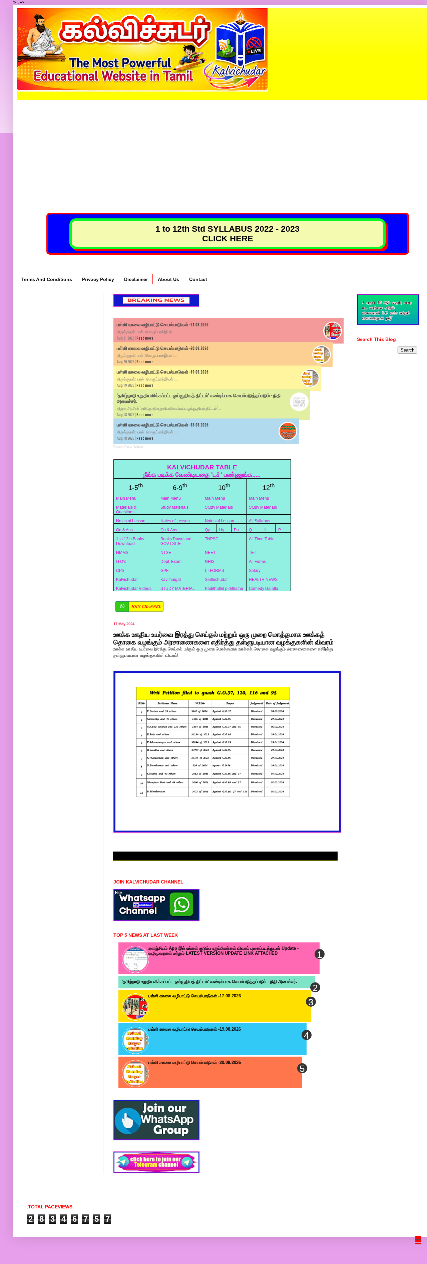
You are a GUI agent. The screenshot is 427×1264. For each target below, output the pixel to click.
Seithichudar (216, 579)
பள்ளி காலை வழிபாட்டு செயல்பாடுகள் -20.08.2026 (162, 348)
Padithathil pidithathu (224, 588)
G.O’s (121, 561)
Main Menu (126, 498)
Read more (144, 338)
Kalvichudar (127, 579)
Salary (255, 570)
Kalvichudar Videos (133, 588)
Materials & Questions (126, 509)
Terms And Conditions (46, 279)
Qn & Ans (124, 530)
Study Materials (174, 507)
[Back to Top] (418, 1249)
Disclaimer (136, 279)
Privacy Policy (98, 279)
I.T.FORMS (214, 570)
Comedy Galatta (263, 588)
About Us (168, 279)
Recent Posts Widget (128, 446)
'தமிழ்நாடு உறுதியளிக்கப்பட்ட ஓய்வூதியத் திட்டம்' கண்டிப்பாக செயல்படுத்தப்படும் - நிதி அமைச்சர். (209, 981)
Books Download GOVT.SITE (175, 541)
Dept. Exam (170, 561)
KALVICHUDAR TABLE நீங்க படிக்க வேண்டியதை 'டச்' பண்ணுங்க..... (202, 471)
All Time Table (262, 539)
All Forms (257, 561)
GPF (164, 570)
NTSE (165, 552)
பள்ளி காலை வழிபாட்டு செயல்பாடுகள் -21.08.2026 (162, 324)
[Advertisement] (222, 146)
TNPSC (212, 539)
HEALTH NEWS (263, 579)
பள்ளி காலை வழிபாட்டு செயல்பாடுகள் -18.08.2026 (162, 424)
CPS (120, 570)
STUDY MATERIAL (177, 588)
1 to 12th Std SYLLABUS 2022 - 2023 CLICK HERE (227, 233)
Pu (236, 530)
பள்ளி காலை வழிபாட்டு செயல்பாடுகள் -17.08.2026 (194, 995)
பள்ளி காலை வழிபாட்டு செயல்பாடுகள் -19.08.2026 (162, 372)
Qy (207, 530)
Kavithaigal (170, 579)
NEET (210, 552)
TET (252, 552)
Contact (198, 279)
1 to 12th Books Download (130, 541)
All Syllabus (259, 521)
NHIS (210, 561)
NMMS (122, 552)
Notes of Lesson (130, 521)
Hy (221, 530)
